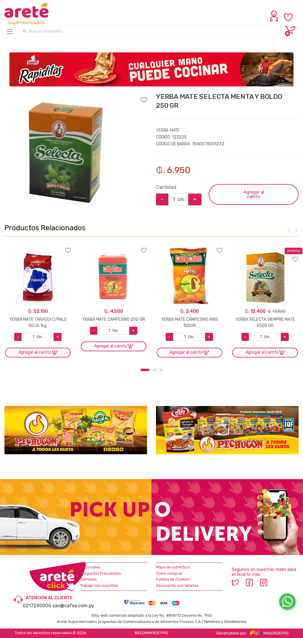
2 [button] (155, 370)
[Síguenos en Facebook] (249, 582)
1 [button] (145, 370)
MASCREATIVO (275, 633)
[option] (63, 151)
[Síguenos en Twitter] (235, 582)
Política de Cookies (173, 579)
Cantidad (166, 187)
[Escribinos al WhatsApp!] (287, 602)
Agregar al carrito (254, 194)
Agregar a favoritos (76, 96)
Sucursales (90, 567)
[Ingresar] (274, 20)
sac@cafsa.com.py (73, 605)
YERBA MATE (168, 130)
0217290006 (37, 605)
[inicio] (26, 14)
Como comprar (169, 573)
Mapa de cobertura (173, 567)
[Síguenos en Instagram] (263, 582)
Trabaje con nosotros (99, 585)
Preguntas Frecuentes (100, 573)
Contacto (88, 579)
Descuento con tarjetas (177, 585)
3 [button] (161, 370)
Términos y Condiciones (225, 621)
